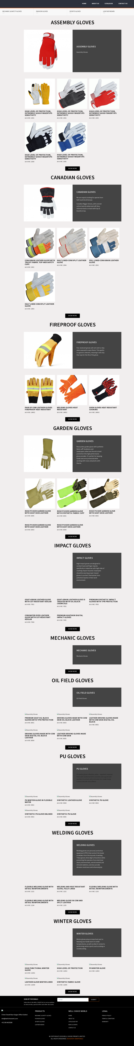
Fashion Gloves (40, 1019)
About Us (71, 1019)
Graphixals (79, 1039)
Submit (94, 1000)
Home (70, 1015)
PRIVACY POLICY (106, 1015)
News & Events (72, 1025)
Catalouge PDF (73, 1022)
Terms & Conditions (108, 1019)
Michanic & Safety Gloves (43, 1015)
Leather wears (39, 1025)
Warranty (105, 1022)
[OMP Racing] (15, 3)
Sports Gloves (40, 1022)
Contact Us (72, 1028)
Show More (72, 168)
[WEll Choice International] (11, 1012)
